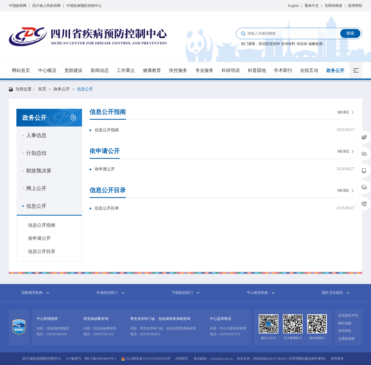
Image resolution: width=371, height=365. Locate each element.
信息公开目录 (41, 251)
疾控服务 (178, 70)
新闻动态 (100, 70)
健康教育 (152, 70)
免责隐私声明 (348, 315)
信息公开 (85, 89)
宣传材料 (288, 44)
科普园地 (257, 70)
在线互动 (309, 70)
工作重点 (126, 70)
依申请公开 (39, 238)
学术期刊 (283, 70)
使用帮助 (355, 6)
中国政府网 (17, 6)
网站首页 (21, 70)
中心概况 (47, 70)
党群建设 (73, 70)
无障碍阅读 (333, 6)
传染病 (302, 44)
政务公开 (335, 70)
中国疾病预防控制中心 (84, 6)
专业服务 (204, 70)
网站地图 (344, 323)
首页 (42, 89)
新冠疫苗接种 (269, 44)
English (293, 6)
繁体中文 (312, 6)
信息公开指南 (41, 225)
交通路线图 (346, 339)
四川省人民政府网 (46, 6)
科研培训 (231, 70)
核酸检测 (315, 44)
